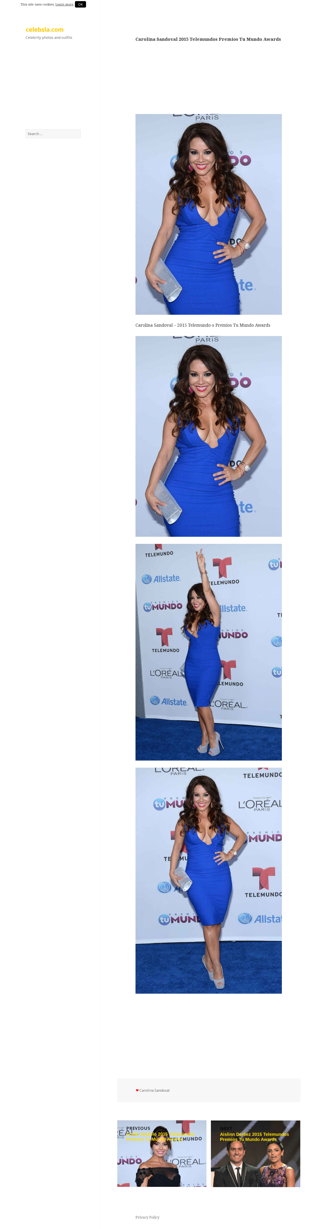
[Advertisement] (53, 89)
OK (80, 4)
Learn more (64, 4)
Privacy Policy (147, 1217)
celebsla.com (45, 29)
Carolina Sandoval (154, 1090)
